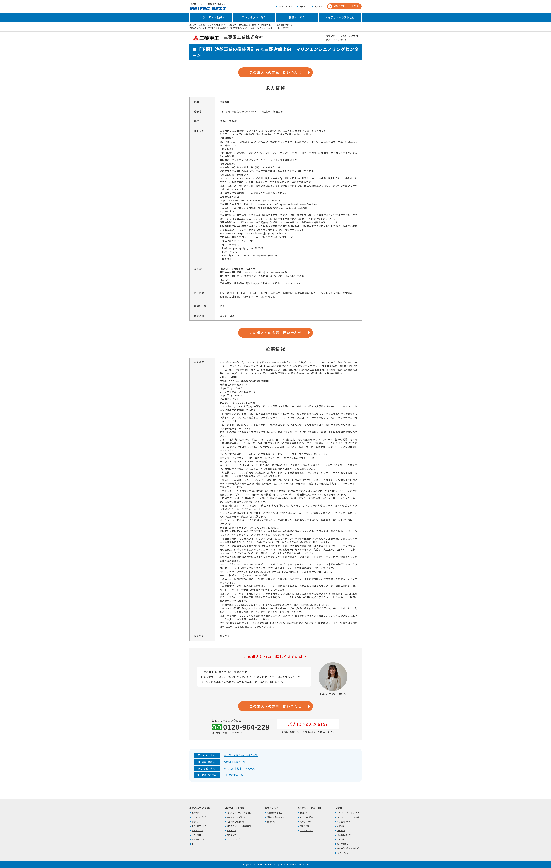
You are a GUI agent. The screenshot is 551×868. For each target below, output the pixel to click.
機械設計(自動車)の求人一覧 (239, 768)
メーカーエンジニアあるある (349, 817)
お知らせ (303, 6)
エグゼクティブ (233, 839)
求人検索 (195, 812)
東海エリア (231, 830)
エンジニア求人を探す (210, 17)
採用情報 (318, 6)
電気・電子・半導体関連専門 (239, 812)
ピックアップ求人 (199, 817)
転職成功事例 (305, 821)
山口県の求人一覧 (233, 775)
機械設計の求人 (283, 25)
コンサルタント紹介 (254, 17)
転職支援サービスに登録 (343, 6)
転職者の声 (304, 826)
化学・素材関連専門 (235, 821)
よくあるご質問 (306, 830)
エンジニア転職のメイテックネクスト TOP (207, 25)
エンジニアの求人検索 (238, 25)
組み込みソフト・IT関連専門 (239, 826)
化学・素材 (196, 835)
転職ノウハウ (297, 17)
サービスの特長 (306, 817)
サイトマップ (343, 852)
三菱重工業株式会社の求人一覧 (241, 755)
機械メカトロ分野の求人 (262, 25)
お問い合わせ (343, 843)
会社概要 (303, 812)
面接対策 (271, 821)
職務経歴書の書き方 (275, 817)
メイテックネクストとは (340, 17)
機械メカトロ (197, 830)
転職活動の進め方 (274, 812)
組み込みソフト (198, 839)
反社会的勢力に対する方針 (348, 848)
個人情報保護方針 (344, 835)
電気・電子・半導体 (200, 826)
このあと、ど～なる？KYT (348, 812)
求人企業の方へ (285, 6)
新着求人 (195, 821)
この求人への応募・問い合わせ (276, 72)
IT (192, 843)
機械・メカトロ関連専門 (237, 817)
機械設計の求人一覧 (235, 762)
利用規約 (341, 839)
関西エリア (231, 835)
